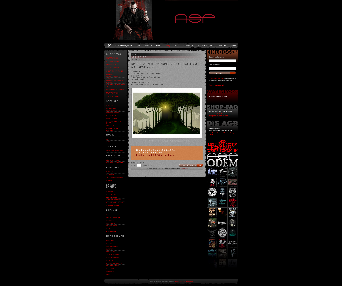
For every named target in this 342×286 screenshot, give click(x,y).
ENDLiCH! (109, 243)
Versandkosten (184, 168)
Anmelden (222, 72)
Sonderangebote (113, 113)
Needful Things (112, 194)
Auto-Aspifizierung (113, 200)
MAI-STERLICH (111, 64)
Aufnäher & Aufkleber (114, 202)
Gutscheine (110, 125)
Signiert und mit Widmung (112, 129)
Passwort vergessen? (216, 85)
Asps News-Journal (124, 45)
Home (109, 45)
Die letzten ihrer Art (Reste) (114, 122)
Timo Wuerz (110, 223)
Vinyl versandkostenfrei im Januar (114, 80)
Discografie (188, 45)
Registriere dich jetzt (216, 78)
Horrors (109, 105)
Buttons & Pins (112, 197)
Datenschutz (189, 281)
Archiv (233, 45)
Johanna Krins (111, 226)
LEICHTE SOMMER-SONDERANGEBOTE (113, 92)
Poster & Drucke (112, 205)
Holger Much (111, 231)
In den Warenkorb (191, 165)
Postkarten (110, 191)
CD (107, 139)
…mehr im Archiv (112, 96)
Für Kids (109, 180)
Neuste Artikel (112, 115)
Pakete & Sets (111, 118)
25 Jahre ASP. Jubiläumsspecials (113, 109)
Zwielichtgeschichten (114, 163)
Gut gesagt (110, 252)
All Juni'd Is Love (112, 61)
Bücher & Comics (112, 160)
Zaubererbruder (112, 254)
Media (159, 45)
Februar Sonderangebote (113, 75)
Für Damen (110, 175)
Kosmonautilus (112, 246)
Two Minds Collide (113, 217)
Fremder (109, 260)
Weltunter (110, 271)
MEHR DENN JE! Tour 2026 (115, 151)
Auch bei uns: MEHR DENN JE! (115, 85)
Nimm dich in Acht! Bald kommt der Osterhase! (115, 70)
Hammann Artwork (180, 281)
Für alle (109, 172)
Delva (108, 228)
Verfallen (110, 268)
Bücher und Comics (206, 45)
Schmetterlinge (112, 266)
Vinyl (108, 142)
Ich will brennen (112, 257)
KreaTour (110, 240)
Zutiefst (109, 249)
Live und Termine (144, 45)
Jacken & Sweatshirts (114, 177)
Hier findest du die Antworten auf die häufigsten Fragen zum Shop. (220, 114)
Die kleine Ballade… (114, 263)
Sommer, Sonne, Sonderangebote (113, 58)
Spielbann (110, 220)
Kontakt (222, 45)
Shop (168, 45)
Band (177, 45)
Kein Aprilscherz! (113, 67)
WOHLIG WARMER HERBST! (115, 89)
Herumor (109, 214)
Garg (108, 274)
